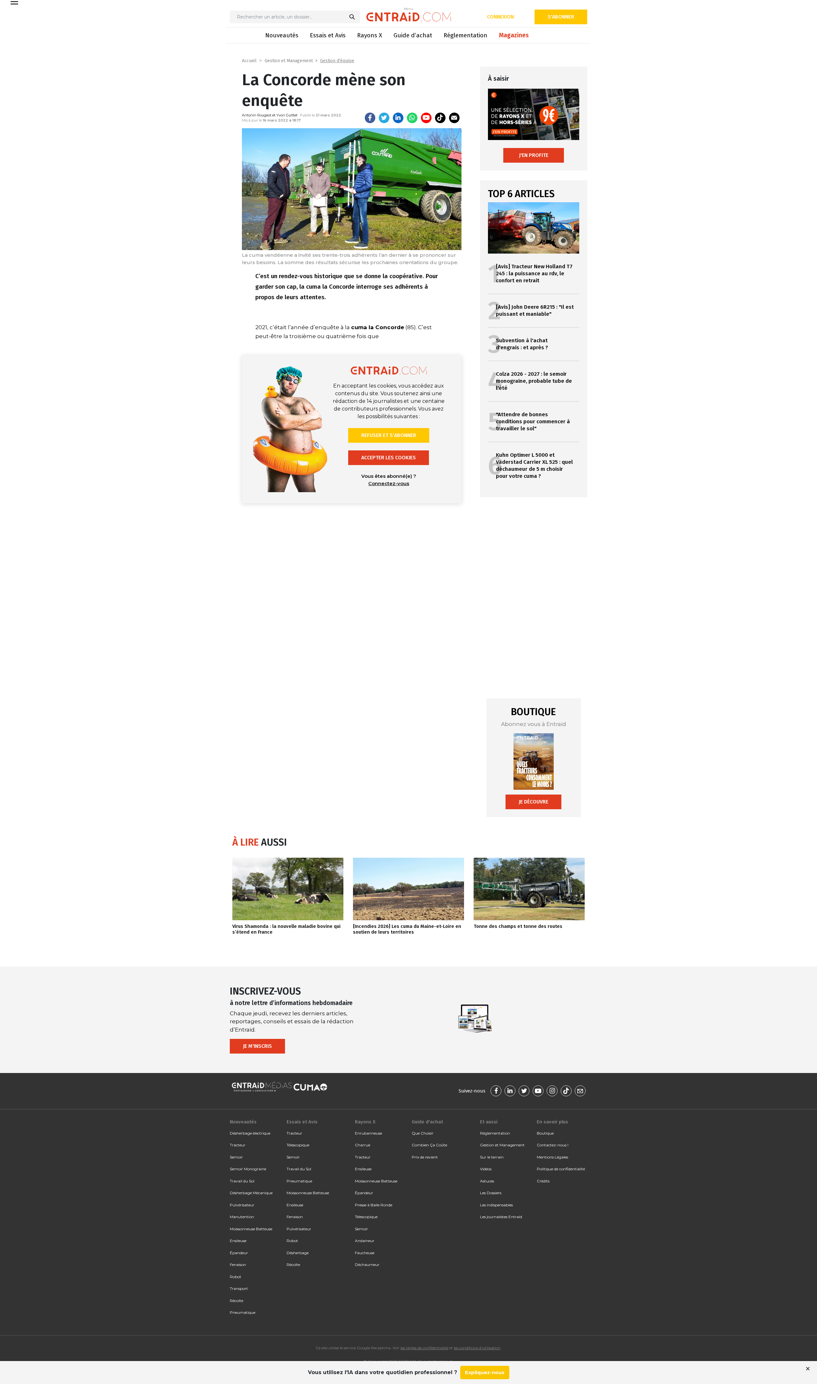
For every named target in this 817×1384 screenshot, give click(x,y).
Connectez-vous (388, 483)
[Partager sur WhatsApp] (412, 118)
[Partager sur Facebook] (370, 118)
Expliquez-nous (485, 1372)
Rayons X (369, 35)
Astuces (487, 1181)
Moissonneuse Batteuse (251, 1228)
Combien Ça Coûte (429, 1145)
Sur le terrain (492, 1157)
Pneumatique (242, 1312)
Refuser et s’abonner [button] (388, 435)
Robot (235, 1276)
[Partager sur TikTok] (440, 118)
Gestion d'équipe (337, 60)
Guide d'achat (427, 1122)
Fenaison (238, 1264)
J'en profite (533, 155)
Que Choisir (422, 1133)
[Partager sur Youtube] (426, 118)
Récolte (236, 1300)
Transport (239, 1288)
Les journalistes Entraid (501, 1216)
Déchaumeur (367, 1264)
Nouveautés (281, 35)
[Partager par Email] (454, 118)
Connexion (500, 17)
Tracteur (237, 1145)
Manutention (242, 1216)
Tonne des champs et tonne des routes (518, 926)
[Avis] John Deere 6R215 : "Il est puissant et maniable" (535, 310)
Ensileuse (238, 1240)
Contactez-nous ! (552, 1145)
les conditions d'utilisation (477, 1347)
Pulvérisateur (242, 1205)
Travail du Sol (242, 1181)
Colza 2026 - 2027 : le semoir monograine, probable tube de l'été (534, 381)
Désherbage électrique (250, 1133)
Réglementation (465, 35)
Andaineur (364, 1240)
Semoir (236, 1157)
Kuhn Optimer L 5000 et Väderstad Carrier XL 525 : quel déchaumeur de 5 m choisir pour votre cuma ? (534, 465)
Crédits (543, 1181)
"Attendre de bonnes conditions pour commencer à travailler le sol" (533, 421)
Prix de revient (425, 1157)
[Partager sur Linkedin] (398, 118)
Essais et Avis (328, 35)
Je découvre (533, 802)
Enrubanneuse (368, 1133)
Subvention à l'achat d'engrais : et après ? (522, 344)
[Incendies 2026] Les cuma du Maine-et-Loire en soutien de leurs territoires (407, 929)
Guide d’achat (413, 35)
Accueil (249, 60)
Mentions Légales (552, 1157)
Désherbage (298, 1252)
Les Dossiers (490, 1192)
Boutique (545, 1133)
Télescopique (298, 1145)
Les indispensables (496, 1205)
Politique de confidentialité (561, 1168)
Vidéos (485, 1168)
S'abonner (561, 17)
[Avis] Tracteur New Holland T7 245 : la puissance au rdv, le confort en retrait (534, 273)
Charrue (362, 1145)
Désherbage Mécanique (251, 1192)
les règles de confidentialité (424, 1347)
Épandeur (239, 1252)
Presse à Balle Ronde (373, 1205)
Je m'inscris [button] (257, 1046)
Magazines (514, 35)
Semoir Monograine (248, 1168)
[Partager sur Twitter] (384, 118)
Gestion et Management (289, 60)
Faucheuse (364, 1252)
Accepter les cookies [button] (388, 458)
